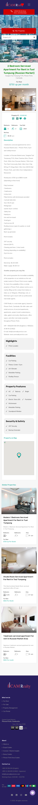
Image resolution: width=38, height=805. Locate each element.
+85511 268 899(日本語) (20, 13)
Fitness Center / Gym (15, 364)
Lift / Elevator (13, 368)
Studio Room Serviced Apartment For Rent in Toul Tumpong (18, 578)
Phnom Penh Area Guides (11, 757)
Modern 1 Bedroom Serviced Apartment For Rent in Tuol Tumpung (15, 520)
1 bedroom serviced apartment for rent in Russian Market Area (18, 637)
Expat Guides (7, 747)
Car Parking (12, 361)
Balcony (17, 391)
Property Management (10, 708)
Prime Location (13, 346)
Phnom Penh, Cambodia (11, 720)
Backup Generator (14, 430)
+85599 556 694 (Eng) (20, 11)
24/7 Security (13, 426)
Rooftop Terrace (14, 376)
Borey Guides (7, 754)
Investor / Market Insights (11, 751)
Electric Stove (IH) (14, 399)
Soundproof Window (15, 411)
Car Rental (6, 711)
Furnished (28, 399)
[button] (21, 458)
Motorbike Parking (14, 372)
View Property (19, 509)
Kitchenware (12, 403)
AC (10, 391)
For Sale (6, 704)
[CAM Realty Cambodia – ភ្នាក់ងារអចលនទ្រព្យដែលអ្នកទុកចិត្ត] (14, 4)
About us (6, 744)
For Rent (6, 701)
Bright (27, 391)
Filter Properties (20, 31)
